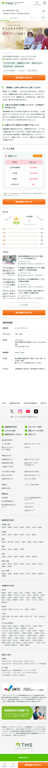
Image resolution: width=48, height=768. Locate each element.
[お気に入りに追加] (44, 11)
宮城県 (22, 527)
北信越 (4, 532)
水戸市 (4, 633)
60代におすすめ (18, 664)
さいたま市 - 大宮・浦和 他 (10, 631)
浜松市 (43, 633)
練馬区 (4, 597)
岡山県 (10, 564)
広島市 (9, 640)
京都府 (16, 556)
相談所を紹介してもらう (13, 434)
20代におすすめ (6, 661)
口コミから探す (10, 430)
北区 (3, 600)
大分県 (28, 574)
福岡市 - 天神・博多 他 (14, 643)
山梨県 (10, 534)
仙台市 (28, 626)
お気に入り (32, 434)
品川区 (22, 597)
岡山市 (35, 638)
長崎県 (16, 574)
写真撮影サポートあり (23, 63)
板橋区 (34, 597)
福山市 (15, 640)
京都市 (22, 638)
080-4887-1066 (23, 346)
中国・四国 (5, 561)
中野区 (10, 597)
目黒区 (16, 597)
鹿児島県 (40, 574)
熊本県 (22, 574)
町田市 (22, 600)
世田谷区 (36, 595)
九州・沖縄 (5, 571)
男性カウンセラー (37, 63)
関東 (3, 539)
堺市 (35, 616)
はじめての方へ (7, 440)
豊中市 (4, 619)
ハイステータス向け (30, 670)
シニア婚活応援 (41, 664)
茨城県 (29, 542)
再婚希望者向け (17, 670)
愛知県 (4, 549)
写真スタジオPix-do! (19, 735)
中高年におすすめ (29, 664)
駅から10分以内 (32, 70)
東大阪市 (42, 616)
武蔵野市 (15, 600)
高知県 (10, 566)
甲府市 (40, 626)
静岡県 (16, 549)
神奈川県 (10, 542)
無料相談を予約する (24, 77)
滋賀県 (22, 556)
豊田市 (27, 609)
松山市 (28, 640)
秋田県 (28, 527)
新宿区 (4, 593)
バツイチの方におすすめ (29, 673)
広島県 (4, 564)
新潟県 (4, 534)
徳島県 (34, 564)
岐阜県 (10, 549)
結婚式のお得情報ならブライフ (29, 731)
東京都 (4, 542)
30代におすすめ (8, 66)
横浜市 (11, 628)
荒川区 (29, 595)
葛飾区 (4, 595)
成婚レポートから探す (36, 430)
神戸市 (4, 638)
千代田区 (27, 593)
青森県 (10, 527)
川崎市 (17, 628)
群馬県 (41, 542)
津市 (15, 635)
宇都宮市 (16, 633)
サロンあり (22, 70)
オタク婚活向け (6, 675)
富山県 (22, 534)
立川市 (28, 600)
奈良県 (28, 556)
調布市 (41, 600)
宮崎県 (34, 574)
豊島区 (40, 597)
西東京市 (4, 602)
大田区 (28, 597)
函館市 (15, 626)
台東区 (40, 593)
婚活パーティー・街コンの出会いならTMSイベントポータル (23, 729)
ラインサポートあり (9, 63)
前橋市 (30, 633)
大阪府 (4, 556)
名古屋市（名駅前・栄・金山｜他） (12, 609)
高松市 (40, 640)
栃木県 (35, 542)
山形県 (34, 527)
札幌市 (9, 626)
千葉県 (23, 542)
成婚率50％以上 (6, 670)
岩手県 (16, 527)
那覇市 (27, 645)
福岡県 (4, 574)
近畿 (3, 554)
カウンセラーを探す (35, 427)
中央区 (16, 593)
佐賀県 (10, 574)
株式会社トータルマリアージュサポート (13, 727)
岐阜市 (35, 635)
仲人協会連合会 (14, 731)
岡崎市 (33, 609)
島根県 (22, 564)
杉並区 (43, 595)
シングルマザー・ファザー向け (11, 673)
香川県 (40, 564)
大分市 (43, 643)
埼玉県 (17, 542)
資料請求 (4, 766)
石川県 (28, 534)
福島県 (40, 527)
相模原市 (23, 628)
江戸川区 (16, 595)
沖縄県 (4, 576)
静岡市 (4, 635)
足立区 (23, 595)
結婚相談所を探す (11, 427)
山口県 (28, 564)
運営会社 (5, 494)
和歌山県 (34, 556)
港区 (21, 593)
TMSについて (6, 455)
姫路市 (10, 638)
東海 (3, 546)
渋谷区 (10, 593)
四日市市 (21, 635)
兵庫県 (10, 556)
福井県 (34, 534)
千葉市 (34, 631)
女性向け (15, 675)
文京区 (8, 600)
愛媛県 (4, 566)
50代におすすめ (6, 664)
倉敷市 (41, 638)
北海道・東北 (6, 524)
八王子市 (34, 600)
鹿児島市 (14, 645)
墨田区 (10, 595)
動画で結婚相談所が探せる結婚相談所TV (27, 733)
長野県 (16, 534)
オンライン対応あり (9, 70)
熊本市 (31, 643)
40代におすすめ (19, 66)
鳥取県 (16, 564)
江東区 (34, 593)
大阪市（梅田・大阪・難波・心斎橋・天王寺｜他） (17, 616)
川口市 (22, 631)
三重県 (22, 549)
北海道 (4, 527)
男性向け (22, 675)
